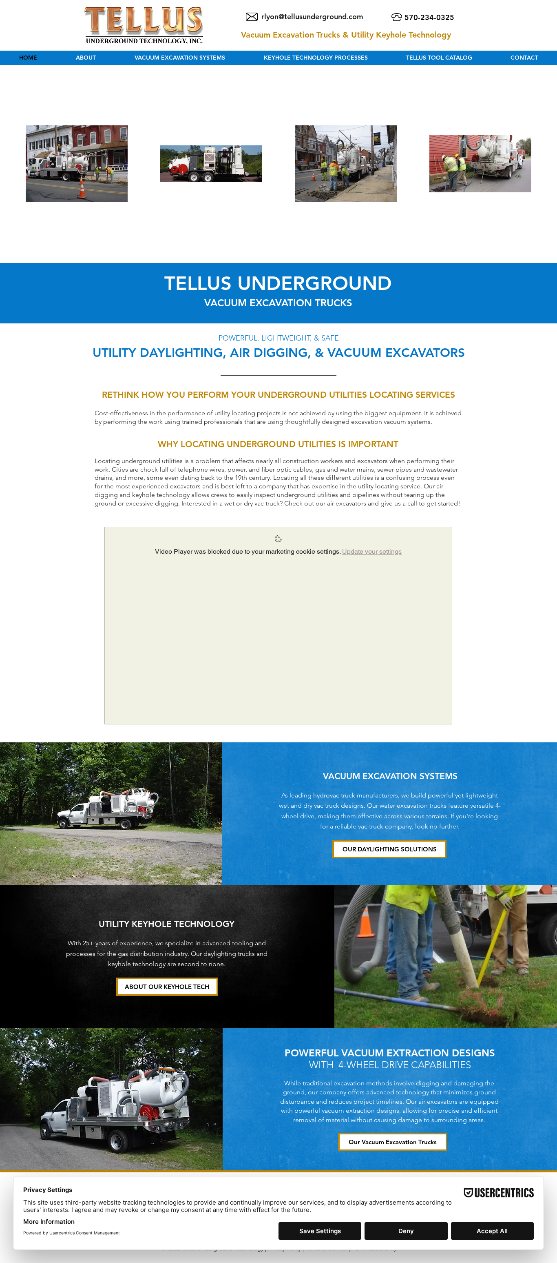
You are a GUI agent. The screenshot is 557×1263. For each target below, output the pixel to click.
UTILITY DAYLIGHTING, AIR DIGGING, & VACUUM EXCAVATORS (279, 352)
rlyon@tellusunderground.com (312, 16)
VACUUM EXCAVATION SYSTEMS (390, 776)
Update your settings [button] (372, 551)
